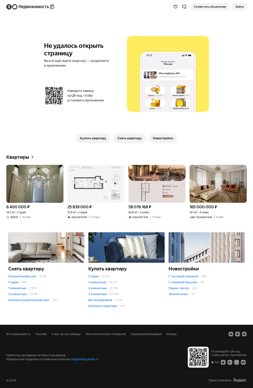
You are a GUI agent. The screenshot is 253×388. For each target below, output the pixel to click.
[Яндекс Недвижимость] (30, 6)
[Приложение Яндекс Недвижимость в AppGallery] (236, 362)
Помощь (171, 334)
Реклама (41, 334)
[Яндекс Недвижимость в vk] (230, 334)
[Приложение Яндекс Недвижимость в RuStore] (243, 362)
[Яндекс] (240, 380)
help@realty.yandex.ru (84, 359)
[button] (184, 6)
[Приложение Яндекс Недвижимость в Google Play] (230, 362)
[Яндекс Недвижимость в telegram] (244, 334)
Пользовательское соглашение (106, 334)
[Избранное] (175, 6)
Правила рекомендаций (146, 334)
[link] (239, 6)
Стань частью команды (66, 334)
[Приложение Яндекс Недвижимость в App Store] (223, 362)
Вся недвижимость (18, 334)
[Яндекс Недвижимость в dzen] (237, 334)
